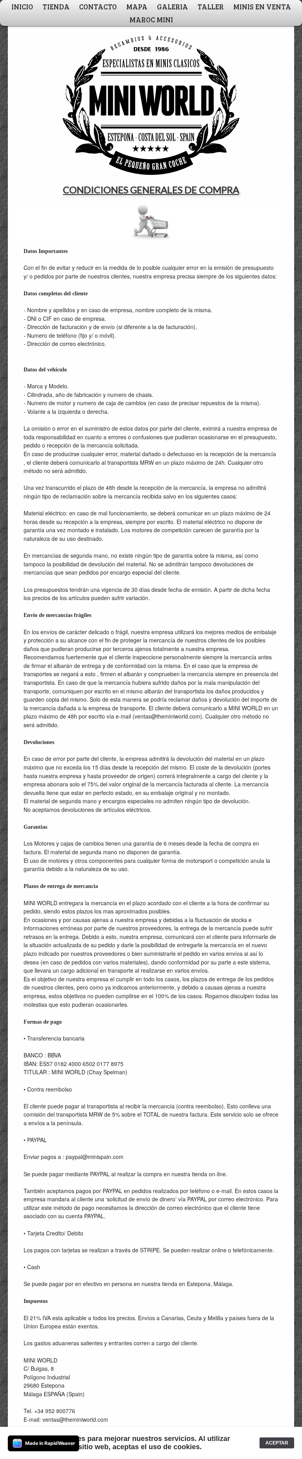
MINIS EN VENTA (262, 6)
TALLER (210, 6)
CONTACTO (98, 6)
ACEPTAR (276, 1443)
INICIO (22, 6)
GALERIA (172, 6)
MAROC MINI (151, 19)
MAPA (136, 6)
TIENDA (56, 6)
